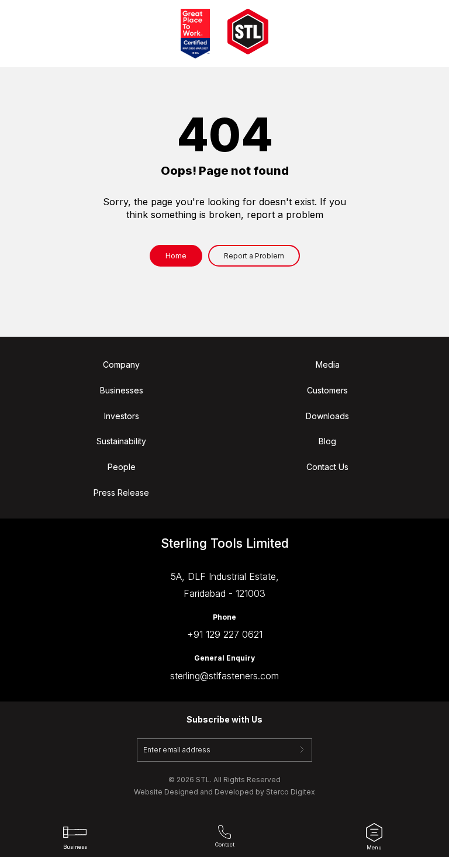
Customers (327, 390)
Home (175, 255)
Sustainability (121, 441)
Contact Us (327, 467)
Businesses (121, 390)
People (122, 467)
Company (121, 364)
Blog (327, 441)
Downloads (327, 416)
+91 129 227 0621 (225, 634)
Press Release (121, 492)
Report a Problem (254, 255)
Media (328, 364)
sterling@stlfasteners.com (224, 676)
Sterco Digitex (290, 791)
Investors (121, 416)
